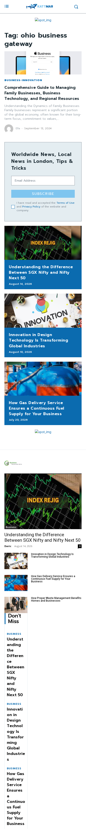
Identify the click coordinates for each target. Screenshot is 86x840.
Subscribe (43, 193)
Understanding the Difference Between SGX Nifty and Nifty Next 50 (41, 272)
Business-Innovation (23, 80)
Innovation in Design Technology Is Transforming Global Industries (38, 340)
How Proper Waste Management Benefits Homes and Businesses (56, 599)
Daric (7, 546)
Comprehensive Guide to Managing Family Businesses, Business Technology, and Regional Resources (41, 93)
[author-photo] (9, 128)
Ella (18, 128)
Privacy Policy (31, 207)
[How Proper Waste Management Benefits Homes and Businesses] (16, 605)
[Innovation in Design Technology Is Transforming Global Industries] (43, 311)
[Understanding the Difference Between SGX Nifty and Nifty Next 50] (43, 243)
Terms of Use (65, 203)
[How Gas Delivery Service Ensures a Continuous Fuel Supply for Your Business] (43, 379)
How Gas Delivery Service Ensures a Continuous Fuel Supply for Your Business (36, 408)
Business (11, 527)
